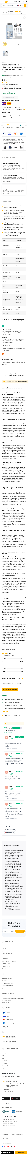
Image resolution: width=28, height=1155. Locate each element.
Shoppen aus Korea (8, 1128)
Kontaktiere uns (7, 1143)
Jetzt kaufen (21, 1152)
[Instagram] (5, 1146)
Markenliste (5, 980)
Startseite (4, 9)
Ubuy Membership (7, 969)
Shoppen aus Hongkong (9, 1125)
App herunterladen (7, 978)
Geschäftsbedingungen (9, 1139)
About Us (4, 946)
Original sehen (10, 12)
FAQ (3, 988)
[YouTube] (9, 1146)
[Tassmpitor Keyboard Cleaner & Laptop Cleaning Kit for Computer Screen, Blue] (14, 31)
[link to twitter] (18, 44)
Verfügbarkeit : (6, 87)
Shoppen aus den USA (8, 1119)
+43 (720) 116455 (8, 1091)
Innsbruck (4, 1063)
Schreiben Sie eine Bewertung (10, 689)
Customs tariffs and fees (9, 961)
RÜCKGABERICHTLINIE (7, 986)
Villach (4, 1068)
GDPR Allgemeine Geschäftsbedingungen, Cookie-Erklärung (13, 999)
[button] (16, 2)
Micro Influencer (6, 966)
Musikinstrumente (12, 9)
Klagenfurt (5, 1066)
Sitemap (4, 956)
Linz (3, 1058)
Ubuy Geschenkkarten (8, 993)
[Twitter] (12, 1146)
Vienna (4, 1053)
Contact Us (5, 948)
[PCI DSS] (5, 1111)
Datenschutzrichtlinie (8, 1141)
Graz (3, 1055)
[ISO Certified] (16, 1111)
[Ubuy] (6, 1)
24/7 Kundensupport (12, 1081)
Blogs (3, 996)
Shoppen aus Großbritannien (10, 1121)
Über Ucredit (5, 991)
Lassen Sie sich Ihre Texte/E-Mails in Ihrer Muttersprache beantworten (15, 1085)
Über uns (18, 1141)
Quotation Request (7, 951)
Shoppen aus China (19, 1128)
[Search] (25, 5)
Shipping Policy (6, 963)
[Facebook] (3, 1146)
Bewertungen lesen (8, 732)
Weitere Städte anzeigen (9, 1073)
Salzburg (4, 1060)
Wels (3, 1071)
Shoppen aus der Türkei (8, 1130)
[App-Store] (6, 1099)
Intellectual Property (7, 953)
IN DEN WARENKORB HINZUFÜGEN (7, 1152)
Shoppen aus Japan (8, 1123)
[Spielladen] (15, 1099)
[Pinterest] (15, 1146)
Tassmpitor (5, 12)
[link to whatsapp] (10, 44)
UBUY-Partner (5, 1002)
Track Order (5, 958)
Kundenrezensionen (7, 983)
